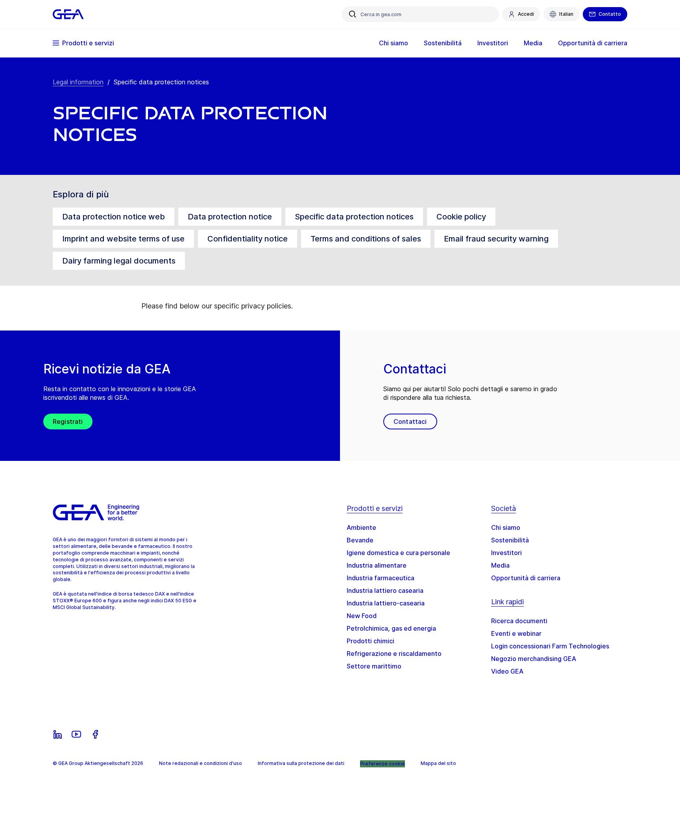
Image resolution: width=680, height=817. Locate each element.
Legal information (78, 82)
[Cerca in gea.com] (352, 14)
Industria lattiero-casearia (386, 603)
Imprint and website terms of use (123, 238)
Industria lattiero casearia (385, 590)
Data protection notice (230, 216)
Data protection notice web (113, 216)
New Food (362, 616)
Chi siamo (505, 527)
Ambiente (361, 527)
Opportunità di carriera (525, 578)
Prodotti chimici (370, 641)
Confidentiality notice (247, 238)
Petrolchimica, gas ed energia (391, 628)
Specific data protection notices (354, 216)
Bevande (360, 540)
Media (500, 565)
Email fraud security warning (496, 238)
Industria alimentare (377, 565)
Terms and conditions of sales (365, 238)
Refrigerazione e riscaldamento (394, 653)
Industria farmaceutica (380, 578)
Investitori (506, 553)
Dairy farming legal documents (119, 261)
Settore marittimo (374, 666)
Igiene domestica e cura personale (398, 553)
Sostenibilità (510, 540)
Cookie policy (461, 216)
